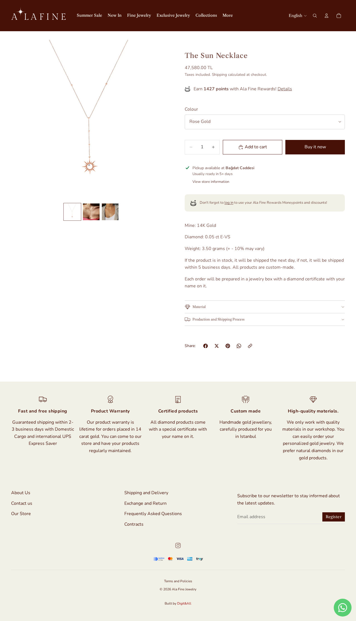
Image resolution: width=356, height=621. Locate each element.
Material (199, 307)
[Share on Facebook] (205, 345)
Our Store (21, 514)
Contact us (21, 503)
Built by (178, 603)
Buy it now (315, 147)
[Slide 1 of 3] (72, 211)
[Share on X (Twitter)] (216, 345)
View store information (210, 181)
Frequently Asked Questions (153, 514)
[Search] (315, 15)
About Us (20, 493)
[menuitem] (228, 15)
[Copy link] (250, 345)
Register (334, 516)
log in (228, 202)
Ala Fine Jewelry (184, 589)
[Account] (326, 15)
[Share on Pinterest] (227, 345)
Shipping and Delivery (146, 493)
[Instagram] (178, 545)
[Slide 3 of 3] (110, 211)
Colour (191, 109)
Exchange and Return (145, 503)
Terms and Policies (178, 581)
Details (285, 89)
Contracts (134, 524)
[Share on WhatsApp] (238, 345)
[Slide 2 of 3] (91, 211)
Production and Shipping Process (218, 319)
